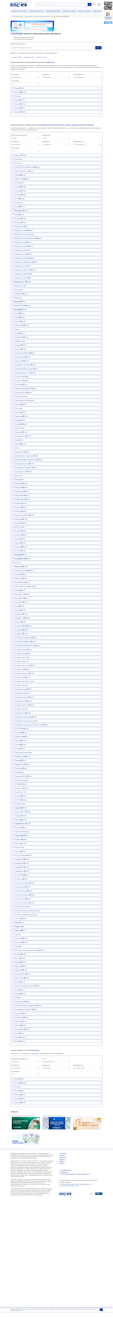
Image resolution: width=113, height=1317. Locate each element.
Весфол (17, 88)
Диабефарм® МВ (20, 499)
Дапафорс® (18, 484)
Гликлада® (18, 345)
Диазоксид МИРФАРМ (21, 515)
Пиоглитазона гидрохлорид (23, 752)
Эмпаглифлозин (19, 1002)
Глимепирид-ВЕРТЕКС (21, 400)
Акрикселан (18, 159)
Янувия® (17, 1037)
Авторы (61, 1163)
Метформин (18, 634)
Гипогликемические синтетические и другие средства (37, 16)
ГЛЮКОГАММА (19, 428)
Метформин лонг (20, 654)
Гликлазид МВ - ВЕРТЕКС (22, 365)
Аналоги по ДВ (17, 57)
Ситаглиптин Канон (20, 891)
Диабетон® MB (19, 495)
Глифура (17, 420)
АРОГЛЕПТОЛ (19, 183)
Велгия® (17, 207)
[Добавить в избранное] (13, 88)
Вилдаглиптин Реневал (22, 258)
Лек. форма (15, 74)
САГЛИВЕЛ (18, 784)
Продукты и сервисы (69, 11)
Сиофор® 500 (19, 863)
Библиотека (97, 11)
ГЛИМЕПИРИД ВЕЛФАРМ (23, 389)
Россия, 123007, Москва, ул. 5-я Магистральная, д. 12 (75, 1174)
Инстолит (17, 551)
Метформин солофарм (21, 693)
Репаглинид (18, 768)
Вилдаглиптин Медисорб (22, 250)
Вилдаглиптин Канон (21, 246)
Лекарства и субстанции (19, 11)
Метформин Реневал (21, 685)
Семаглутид (18, 828)
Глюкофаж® (18, 432)
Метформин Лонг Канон (22, 665)
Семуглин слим (19, 847)
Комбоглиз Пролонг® (21, 571)
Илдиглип (17, 543)
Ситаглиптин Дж (20, 887)
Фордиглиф (18, 966)
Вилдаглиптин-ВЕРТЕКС (22, 270)
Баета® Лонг (18, 203)
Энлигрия (17, 112)
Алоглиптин (18, 163)
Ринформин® (18, 772)
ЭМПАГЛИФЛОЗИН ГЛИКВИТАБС (25, 1006)
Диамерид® (18, 519)
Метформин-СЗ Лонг (21, 709)
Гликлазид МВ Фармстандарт (23, 369)
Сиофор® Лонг (19, 871)
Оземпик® (18, 741)
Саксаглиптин (18, 788)
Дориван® (18, 531)
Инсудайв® (18, 555)
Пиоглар (17, 749)
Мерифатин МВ (19, 618)
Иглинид (17, 539)
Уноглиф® (17, 946)
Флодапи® (18, 954)
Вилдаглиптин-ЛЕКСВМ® (22, 278)
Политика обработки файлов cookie (69, 1186)
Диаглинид (18, 507)
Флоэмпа (17, 958)
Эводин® (17, 994)
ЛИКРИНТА (18, 578)
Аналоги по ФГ (29, 57)
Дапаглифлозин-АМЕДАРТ (23, 468)
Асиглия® (17, 187)
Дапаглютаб (18, 476)
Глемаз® (17, 317)
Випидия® (18, 309)
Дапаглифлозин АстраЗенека (24, 456)
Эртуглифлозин (19, 1029)
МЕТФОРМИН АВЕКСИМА (23, 638)
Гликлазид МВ (19, 361)
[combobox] (62, 4)
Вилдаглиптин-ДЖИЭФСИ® (23, 274)
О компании (62, 1153)
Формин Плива (19, 978)
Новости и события (84, 11)
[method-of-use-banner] (32, 26)
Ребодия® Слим (19, 764)
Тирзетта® (18, 930)
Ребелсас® (18, 760)
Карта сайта (62, 1157)
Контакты (62, 1155)
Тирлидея (17, 934)
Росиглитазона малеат (21, 780)
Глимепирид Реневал (21, 396)
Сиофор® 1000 (19, 859)
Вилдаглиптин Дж (20, 242)
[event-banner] (87, 1124)
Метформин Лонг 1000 (21, 658)
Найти (98, 48)
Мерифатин (18, 614)
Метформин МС (19, 677)
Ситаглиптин (18, 879)
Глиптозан (17, 412)
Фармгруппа (46, 135)
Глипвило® (18, 404)
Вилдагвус (17, 222)
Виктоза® (17, 92)
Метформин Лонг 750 (21, 661)
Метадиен (17, 622)
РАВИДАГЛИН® (19, 756)
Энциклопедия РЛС (18, 16)
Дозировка (45, 74)
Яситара (17, 1041)
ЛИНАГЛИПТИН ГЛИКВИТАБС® (25, 586)
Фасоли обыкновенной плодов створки (27, 950)
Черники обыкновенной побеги (24, 986)
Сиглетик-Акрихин (20, 855)
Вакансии (62, 1161)
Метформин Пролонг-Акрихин (24, 681)
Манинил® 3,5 (19, 598)
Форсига (17, 982)
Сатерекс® (18, 796)
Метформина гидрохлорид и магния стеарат (28, 725)
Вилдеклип (17, 298)
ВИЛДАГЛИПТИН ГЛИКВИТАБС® (25, 238)
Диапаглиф (18, 523)
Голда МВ (17, 444)
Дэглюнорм (18, 535)
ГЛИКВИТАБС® (19, 341)
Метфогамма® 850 (20, 626)
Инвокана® (18, 547)
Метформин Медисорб (21, 673)
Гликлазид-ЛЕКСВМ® (21, 377)
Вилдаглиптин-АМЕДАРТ (22, 266)
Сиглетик (17, 851)
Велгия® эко (18, 211)
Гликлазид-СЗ (18, 381)
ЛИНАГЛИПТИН (19, 582)
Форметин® (18, 970)
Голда (16, 440)
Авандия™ (18, 155)
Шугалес (17, 108)
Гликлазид (17, 349)
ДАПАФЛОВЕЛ (19, 480)
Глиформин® (18, 416)
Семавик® (17, 820)
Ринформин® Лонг (20, 776)
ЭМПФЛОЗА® (19, 1017)
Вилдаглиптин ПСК (20, 254)
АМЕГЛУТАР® (19, 179)
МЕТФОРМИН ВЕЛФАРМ (22, 642)
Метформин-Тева (20, 713)
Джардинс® (18, 487)
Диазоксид (18, 511)
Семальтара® (19, 836)
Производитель (78, 74)
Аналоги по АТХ (41, 57)
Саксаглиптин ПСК (20, 792)
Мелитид (17, 104)
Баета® (17, 199)
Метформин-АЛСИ (20, 701)
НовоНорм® (18, 733)
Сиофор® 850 (19, 867)
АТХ (43, 1059)
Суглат (16, 923)
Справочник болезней (53, 11)
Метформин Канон (20, 650)
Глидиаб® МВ (18, 337)
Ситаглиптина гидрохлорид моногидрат (27, 911)
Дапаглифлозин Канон (21, 464)
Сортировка (15, 81)
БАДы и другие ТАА (36, 11)
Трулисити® (18, 942)
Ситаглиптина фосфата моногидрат (25, 915)
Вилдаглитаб (18, 290)
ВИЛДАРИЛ (18, 294)
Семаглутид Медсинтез (21, 832)
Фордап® (17, 962)
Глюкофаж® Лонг (20, 436)
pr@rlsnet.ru (64, 1172)
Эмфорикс (17, 1021)
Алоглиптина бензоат (21, 171)
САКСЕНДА (54, 16)
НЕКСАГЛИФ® (19, 729)
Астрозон (17, 191)
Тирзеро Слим (19, 926)
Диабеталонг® (19, 491)
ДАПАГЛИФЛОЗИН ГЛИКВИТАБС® (26, 460)
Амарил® (17, 175)
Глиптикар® (18, 408)
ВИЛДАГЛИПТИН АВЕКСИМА (24, 234)
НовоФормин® (19, 737)
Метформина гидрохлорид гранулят (26, 721)
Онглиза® (17, 745)
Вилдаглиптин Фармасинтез (23, 262)
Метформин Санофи (21, 689)
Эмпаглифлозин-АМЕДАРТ (23, 1010)
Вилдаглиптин (19, 226)
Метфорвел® (18, 630)
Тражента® (18, 938)
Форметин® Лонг (20, 974)
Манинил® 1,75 (19, 594)
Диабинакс (18, 503)
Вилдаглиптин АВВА (21, 230)
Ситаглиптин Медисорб (22, 895)
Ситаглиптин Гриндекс (21, 883)
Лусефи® (17, 590)
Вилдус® (17, 302)
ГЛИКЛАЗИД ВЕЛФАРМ (22, 353)
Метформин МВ (19, 669)
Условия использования (66, 1184)
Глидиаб (17, 333)
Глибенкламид (19, 325)
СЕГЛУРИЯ (18, 800)
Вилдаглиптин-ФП (20, 286)
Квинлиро (17, 96)
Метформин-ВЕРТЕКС (21, 705)
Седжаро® (18, 808)
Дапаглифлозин (19, 452)
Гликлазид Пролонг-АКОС (22, 373)
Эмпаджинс (18, 1014)
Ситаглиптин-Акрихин (21, 903)
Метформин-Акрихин (21, 697)
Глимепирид (18, 385)
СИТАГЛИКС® (19, 875)
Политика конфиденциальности (82, 1184)
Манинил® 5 (18, 602)
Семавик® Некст (20, 824)
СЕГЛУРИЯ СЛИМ (20, 804)
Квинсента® (18, 567)
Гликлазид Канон (20, 357)
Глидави (17, 329)
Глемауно (17, 321)
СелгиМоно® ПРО (20, 812)
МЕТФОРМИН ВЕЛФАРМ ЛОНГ (24, 646)
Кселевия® (18, 574)
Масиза (16, 100)
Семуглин (17, 843)
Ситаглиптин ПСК (20, 899)
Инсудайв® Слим (20, 559)
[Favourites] (94, 4)
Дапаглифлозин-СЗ (20, 472)
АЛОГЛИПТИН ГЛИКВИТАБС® (24, 167)
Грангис (16, 448)
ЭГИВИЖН (17, 998)
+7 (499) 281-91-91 (66, 1170)
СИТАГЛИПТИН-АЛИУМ (22, 907)
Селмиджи (18, 816)
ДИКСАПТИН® (19, 527)
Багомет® (17, 195)
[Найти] (89, 4)
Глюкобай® (18, 424)
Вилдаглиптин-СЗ (20, 282)
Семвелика (18, 839)
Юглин (16, 1033)
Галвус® (17, 313)
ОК (101, 1309)
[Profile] (99, 4)
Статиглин (18, 919)
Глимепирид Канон (20, 393)
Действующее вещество (19, 135)
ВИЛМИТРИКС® (20, 306)
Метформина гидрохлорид (23, 717)
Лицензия (62, 1159)
